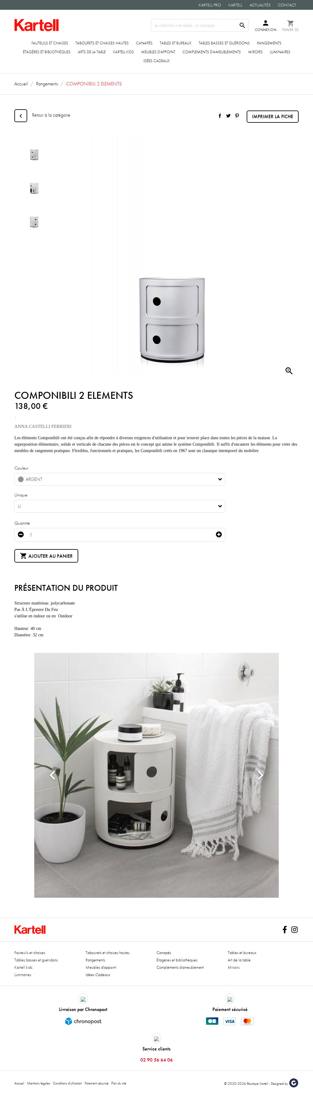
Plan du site (118, 1083)
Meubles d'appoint (158, 51)
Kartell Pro (210, 5)
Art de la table (239, 960)
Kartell (235, 5)
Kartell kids (123, 51)
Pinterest (237, 115)
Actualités (260, 5)
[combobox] (119, 479)
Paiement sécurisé (97, 1083)
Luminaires (280, 51)
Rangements (269, 43)
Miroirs (255, 51)
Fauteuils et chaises (49, 43)
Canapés (144, 43)
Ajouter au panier (46, 556)
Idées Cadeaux (156, 60)
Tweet (228, 115)
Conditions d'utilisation (67, 1083)
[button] (52, 775)
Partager (219, 115)
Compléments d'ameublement (180, 967)
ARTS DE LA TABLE (92, 51)
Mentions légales (38, 1083)
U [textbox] (19, 506)
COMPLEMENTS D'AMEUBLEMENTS (211, 51)
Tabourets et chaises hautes (102, 43)
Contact (287, 5)
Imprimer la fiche (272, 116)
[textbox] (115, 479)
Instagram (294, 929)
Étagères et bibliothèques (47, 51)
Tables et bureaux (175, 43)
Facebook (284, 929)
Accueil (19, 1083)
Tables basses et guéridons (224, 43)
